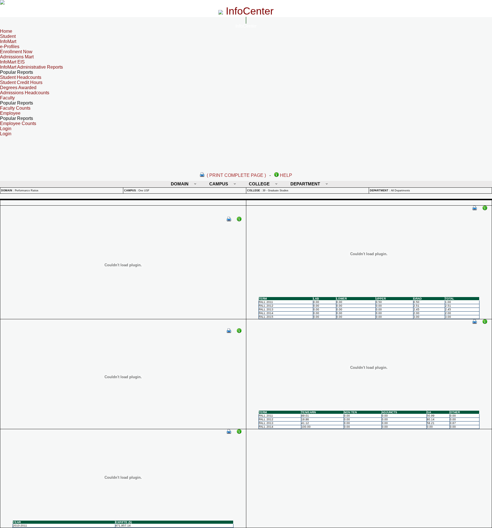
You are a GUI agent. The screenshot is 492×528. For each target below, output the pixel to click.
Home (6, 31)
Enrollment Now (16, 51)
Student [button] (8, 36)
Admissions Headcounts (24, 92)
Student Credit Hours (21, 82)
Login (5, 133)
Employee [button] (10, 113)
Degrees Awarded (18, 87)
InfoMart (8, 41)
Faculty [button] (7, 97)
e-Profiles (9, 46)
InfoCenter (246, 26)
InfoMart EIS (12, 62)
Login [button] (5, 128)
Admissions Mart (17, 56)
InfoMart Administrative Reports (31, 67)
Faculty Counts (15, 108)
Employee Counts (18, 123)
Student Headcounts (20, 77)
